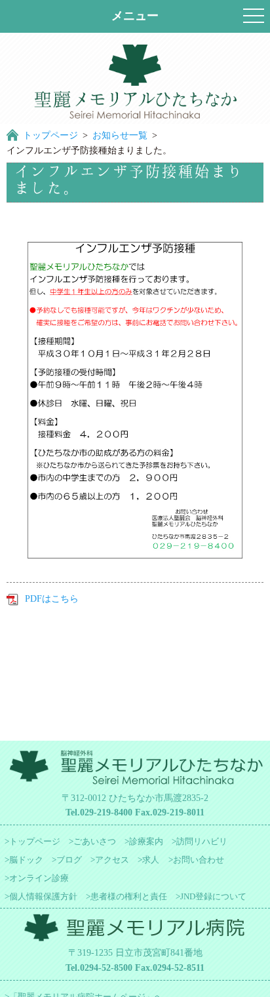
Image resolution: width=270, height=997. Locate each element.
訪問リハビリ (201, 841)
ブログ (69, 860)
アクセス (112, 860)
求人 (150, 860)
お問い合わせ (198, 860)
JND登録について (213, 896)
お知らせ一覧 (119, 135)
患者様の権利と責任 (128, 896)
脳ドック (26, 860)
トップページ (50, 135)
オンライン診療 (39, 878)
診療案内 (146, 841)
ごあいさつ (94, 841)
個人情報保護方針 (43, 896)
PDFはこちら (52, 599)
